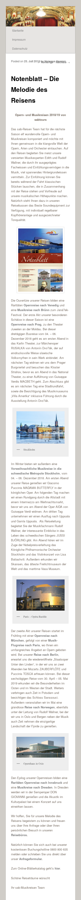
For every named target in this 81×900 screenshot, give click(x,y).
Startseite (18, 30)
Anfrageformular (30, 859)
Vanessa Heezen (55, 61)
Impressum (19, 39)
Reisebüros (19, 835)
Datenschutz (19, 48)
